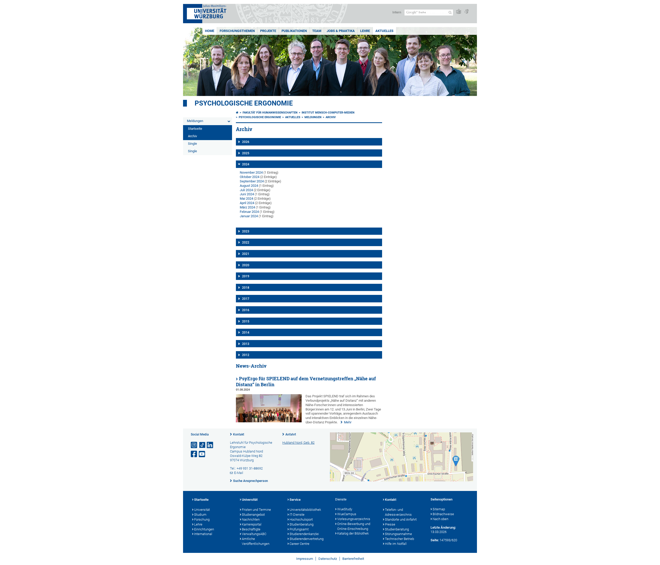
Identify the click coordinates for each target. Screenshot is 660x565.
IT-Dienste (297, 514)
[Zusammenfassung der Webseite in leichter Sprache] (458, 11)
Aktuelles (384, 31)
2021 (245, 254)
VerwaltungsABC (254, 534)
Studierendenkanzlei (304, 534)
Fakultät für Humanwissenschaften (270, 112)
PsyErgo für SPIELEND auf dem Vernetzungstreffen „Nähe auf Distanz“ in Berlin (306, 382)
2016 (245, 310)
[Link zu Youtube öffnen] (202, 454)
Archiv (192, 136)
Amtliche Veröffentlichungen (255, 541)
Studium (200, 514)
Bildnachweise (443, 514)
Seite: (435, 540)
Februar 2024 (249, 212)
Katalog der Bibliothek (353, 533)
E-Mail (238, 473)
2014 (245, 332)
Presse (390, 524)
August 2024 (249, 186)
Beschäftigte (251, 529)
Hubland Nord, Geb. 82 (298, 443)
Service (295, 500)
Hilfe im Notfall (396, 544)
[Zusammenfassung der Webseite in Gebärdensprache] (466, 11)
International (203, 534)
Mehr (347, 422)
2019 (245, 276)
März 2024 (247, 207)
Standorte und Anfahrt (401, 519)
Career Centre (299, 544)
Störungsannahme (398, 534)
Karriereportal (251, 524)
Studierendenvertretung (307, 539)
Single (192, 144)
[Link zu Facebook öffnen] (194, 454)
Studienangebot (253, 514)
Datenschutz (327, 559)
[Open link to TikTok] (202, 445)
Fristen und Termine (256, 510)
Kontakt (238, 434)
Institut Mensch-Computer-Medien (328, 112)
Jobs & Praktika (341, 31)
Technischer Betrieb (399, 539)
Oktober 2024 (249, 177)
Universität (202, 510)
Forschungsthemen (237, 31)
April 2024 (247, 203)
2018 (245, 287)
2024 (245, 164)
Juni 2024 (247, 194)
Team (316, 31)
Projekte (268, 31)
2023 (245, 231)
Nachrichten (251, 519)
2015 (245, 321)
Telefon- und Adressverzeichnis (398, 512)
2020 (245, 265)
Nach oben (440, 519)
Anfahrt (290, 434)
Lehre (365, 31)
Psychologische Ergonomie (244, 103)
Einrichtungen (204, 529)
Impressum (304, 559)
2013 (245, 344)
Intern (396, 12)
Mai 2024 (246, 198)
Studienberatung (302, 524)
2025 (245, 153)
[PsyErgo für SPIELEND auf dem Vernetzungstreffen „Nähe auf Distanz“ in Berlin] (269, 421)
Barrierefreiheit (353, 559)
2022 (245, 242)
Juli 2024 (246, 190)
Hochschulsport (301, 519)
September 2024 (252, 181)
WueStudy (344, 509)
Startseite (195, 129)
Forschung (202, 519)
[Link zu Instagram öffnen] (194, 445)
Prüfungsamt (299, 529)
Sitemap (439, 509)
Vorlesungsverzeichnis (353, 519)
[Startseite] (237, 112)
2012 (245, 355)
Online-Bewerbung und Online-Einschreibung (353, 526)
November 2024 (251, 172)
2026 (245, 142)
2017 (245, 299)
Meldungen (195, 121)
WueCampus (346, 514)
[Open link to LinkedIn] (210, 445)
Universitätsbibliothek (305, 510)
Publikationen (294, 31)
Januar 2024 (249, 216)
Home (209, 31)
